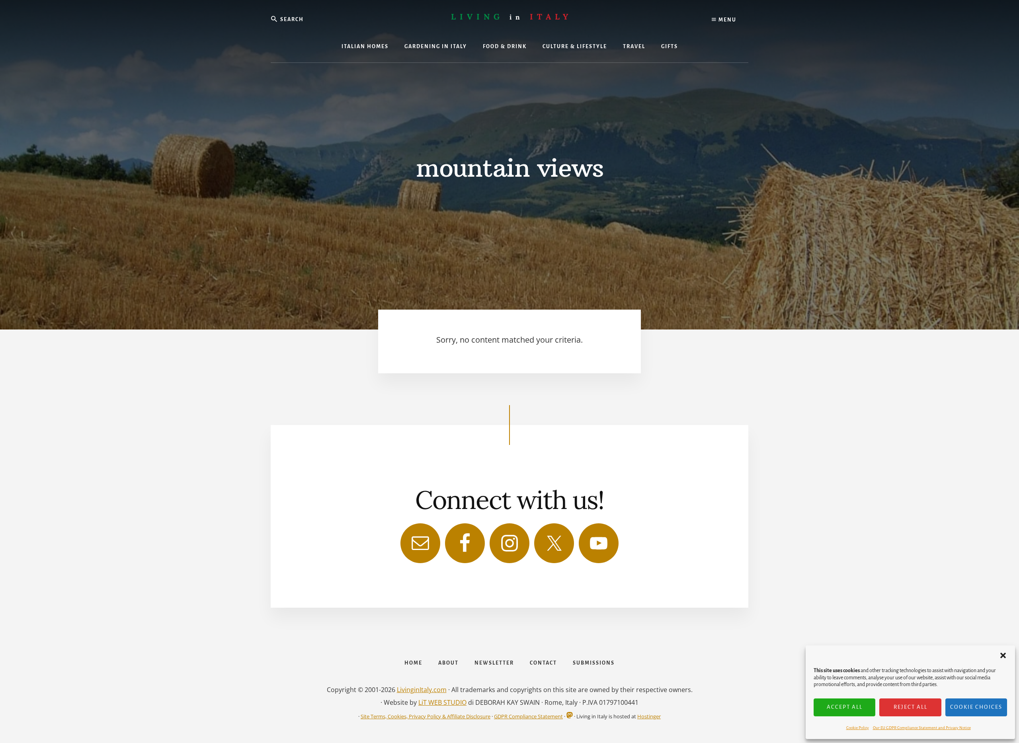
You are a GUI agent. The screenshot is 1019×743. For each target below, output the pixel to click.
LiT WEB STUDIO (442, 702)
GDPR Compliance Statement (528, 716)
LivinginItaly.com (422, 689)
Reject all (910, 707)
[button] (1003, 655)
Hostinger (649, 716)
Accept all (845, 707)
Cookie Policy (857, 727)
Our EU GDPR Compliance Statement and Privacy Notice (922, 727)
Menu (726, 20)
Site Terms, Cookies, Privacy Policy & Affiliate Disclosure (425, 716)
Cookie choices (976, 707)
